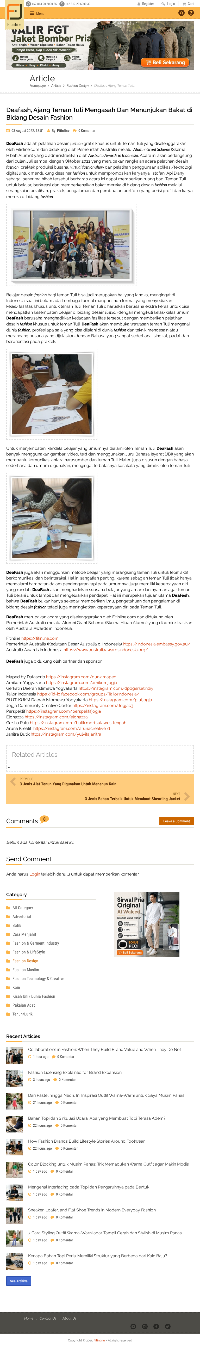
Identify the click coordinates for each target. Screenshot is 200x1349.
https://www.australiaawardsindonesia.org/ (106, 649)
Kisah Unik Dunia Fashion (33, 996)
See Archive (19, 1281)
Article (56, 85)
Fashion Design (78, 85)
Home (29, 1318)
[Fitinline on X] (168, 1326)
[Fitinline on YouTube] (133, 1326)
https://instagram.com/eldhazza (56, 716)
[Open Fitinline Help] (191, 13)
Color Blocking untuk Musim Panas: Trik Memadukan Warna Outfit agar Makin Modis (108, 1164)
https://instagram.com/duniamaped (81, 676)
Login (34, 874)
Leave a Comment (176, 821)
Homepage (38, 85)
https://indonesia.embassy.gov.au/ (156, 644)
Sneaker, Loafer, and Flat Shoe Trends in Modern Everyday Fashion (92, 1210)
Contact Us (48, 1318)
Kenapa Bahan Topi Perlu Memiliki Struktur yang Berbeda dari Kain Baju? (97, 1255)
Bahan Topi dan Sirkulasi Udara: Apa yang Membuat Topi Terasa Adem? (97, 1118)
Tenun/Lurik (22, 1014)
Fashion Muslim (25, 969)
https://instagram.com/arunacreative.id (71, 728)
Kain (15, 987)
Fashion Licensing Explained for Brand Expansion (75, 1072)
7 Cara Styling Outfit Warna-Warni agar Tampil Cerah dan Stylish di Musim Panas (105, 1232)
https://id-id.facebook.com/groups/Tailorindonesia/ (88, 694)
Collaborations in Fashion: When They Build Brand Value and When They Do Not (104, 1049)
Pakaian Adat (23, 1005)
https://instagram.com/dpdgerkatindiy (116, 688)
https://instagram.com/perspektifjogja (63, 711)
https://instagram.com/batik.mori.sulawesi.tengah (78, 722)
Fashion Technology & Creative (37, 978)
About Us (69, 1318)
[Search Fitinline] (181, 13)
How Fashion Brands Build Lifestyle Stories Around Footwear (86, 1141)
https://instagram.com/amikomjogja (81, 682)
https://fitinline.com (40, 638)
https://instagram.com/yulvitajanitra (66, 734)
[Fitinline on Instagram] (145, 1326)
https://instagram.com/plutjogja (120, 699)
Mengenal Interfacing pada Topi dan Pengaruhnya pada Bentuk (88, 1187)
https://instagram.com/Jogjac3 (102, 705)
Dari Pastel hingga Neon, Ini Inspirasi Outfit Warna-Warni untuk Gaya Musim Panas (106, 1095)
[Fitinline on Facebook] (156, 1326)
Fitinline (99, 1340)
